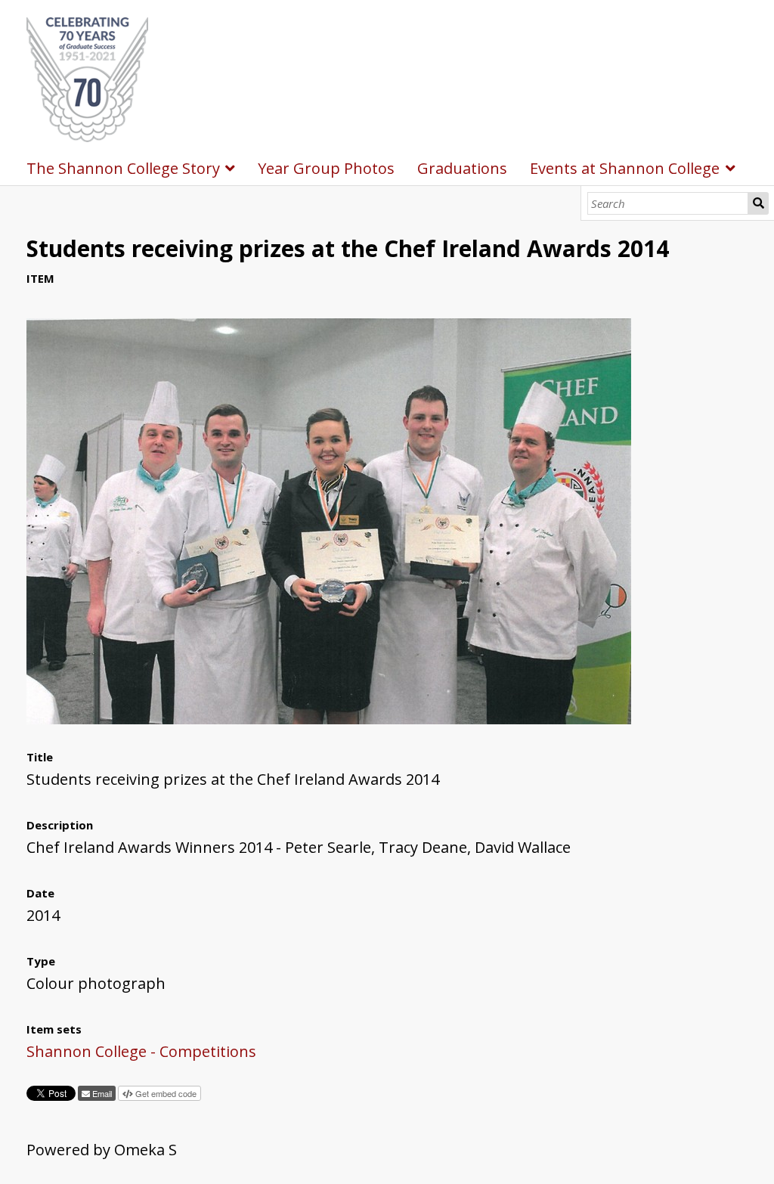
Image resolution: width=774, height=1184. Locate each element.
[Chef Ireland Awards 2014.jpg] (328, 718)
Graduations (462, 168)
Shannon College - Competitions (141, 1051)
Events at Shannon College (625, 168)
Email (101, 1093)
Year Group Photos (326, 168)
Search (758, 203)
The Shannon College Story (123, 168)
